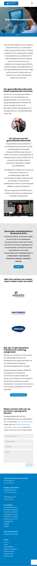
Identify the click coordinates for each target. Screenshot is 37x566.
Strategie (6, 526)
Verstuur (29, 465)
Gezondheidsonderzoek (10, 507)
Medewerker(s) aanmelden (11, 534)
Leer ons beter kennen (18, 395)
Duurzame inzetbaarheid (10, 512)
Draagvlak (6, 523)
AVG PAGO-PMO (8, 556)
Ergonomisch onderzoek (10, 519)
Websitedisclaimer (9, 554)
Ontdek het (18, 267)
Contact (6, 544)
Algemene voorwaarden (10, 549)
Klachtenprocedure (9, 551)
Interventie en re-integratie (11, 516)
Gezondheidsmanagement (11, 509)
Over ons (6, 542)
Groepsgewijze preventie (10, 514)
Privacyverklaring (8, 547)
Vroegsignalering (8, 521)
